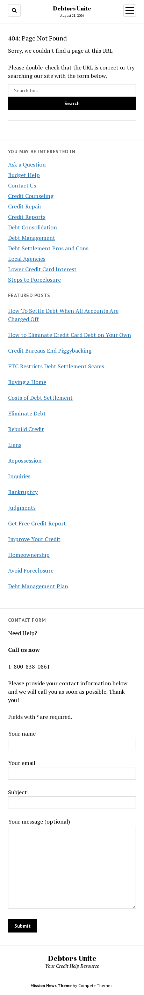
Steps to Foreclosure (34, 279)
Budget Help (24, 175)
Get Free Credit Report (37, 523)
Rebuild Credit (26, 429)
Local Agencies (26, 259)
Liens (14, 445)
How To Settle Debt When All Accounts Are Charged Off (63, 315)
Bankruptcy (23, 492)
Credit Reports (26, 217)
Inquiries (19, 476)
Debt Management (31, 238)
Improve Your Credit (34, 539)
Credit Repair (25, 206)
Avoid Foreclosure (30, 570)
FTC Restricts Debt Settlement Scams (56, 366)
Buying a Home (27, 382)
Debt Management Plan (38, 586)
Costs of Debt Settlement (40, 397)
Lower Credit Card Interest (42, 269)
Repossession (25, 460)
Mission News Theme (51, 985)
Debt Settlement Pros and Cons (48, 248)
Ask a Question (27, 164)
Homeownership (29, 555)
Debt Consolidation (32, 227)
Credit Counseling (30, 196)
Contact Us (22, 185)
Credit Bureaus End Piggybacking (50, 350)
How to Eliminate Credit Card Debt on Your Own (69, 335)
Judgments (22, 507)
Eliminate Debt (27, 413)
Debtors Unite (72, 8)
